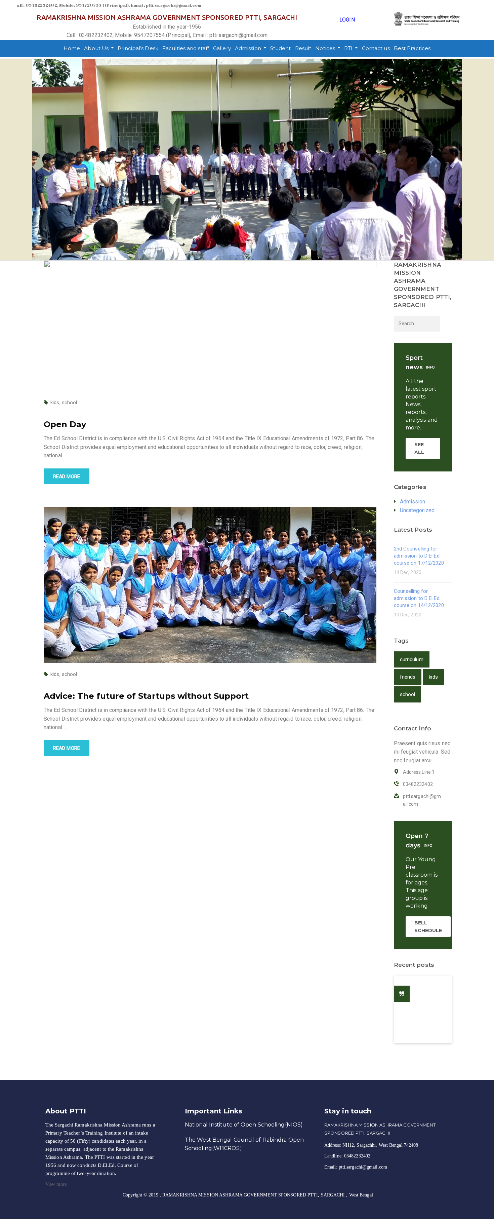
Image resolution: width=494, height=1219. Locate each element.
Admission (248, 48)
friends (408, 677)
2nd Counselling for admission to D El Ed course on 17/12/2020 (419, 556)
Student (280, 48)
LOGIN (347, 19)
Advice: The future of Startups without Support (146, 696)
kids (54, 402)
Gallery (222, 48)
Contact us (376, 48)
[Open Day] (210, 325)
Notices (325, 48)
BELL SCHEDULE (428, 926)
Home (72, 48)
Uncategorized (417, 510)
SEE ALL (419, 448)
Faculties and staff (185, 48)
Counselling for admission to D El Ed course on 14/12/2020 (419, 598)
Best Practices (412, 48)
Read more (66, 476)
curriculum (411, 659)
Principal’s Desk (138, 48)
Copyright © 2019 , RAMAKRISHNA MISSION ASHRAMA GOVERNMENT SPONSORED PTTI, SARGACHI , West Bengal (248, 1194)
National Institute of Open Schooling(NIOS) (244, 1124)
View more (56, 1184)
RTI (348, 48)
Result (303, 48)
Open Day (65, 424)
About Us (96, 48)
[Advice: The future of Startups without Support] (210, 584)
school (69, 402)
